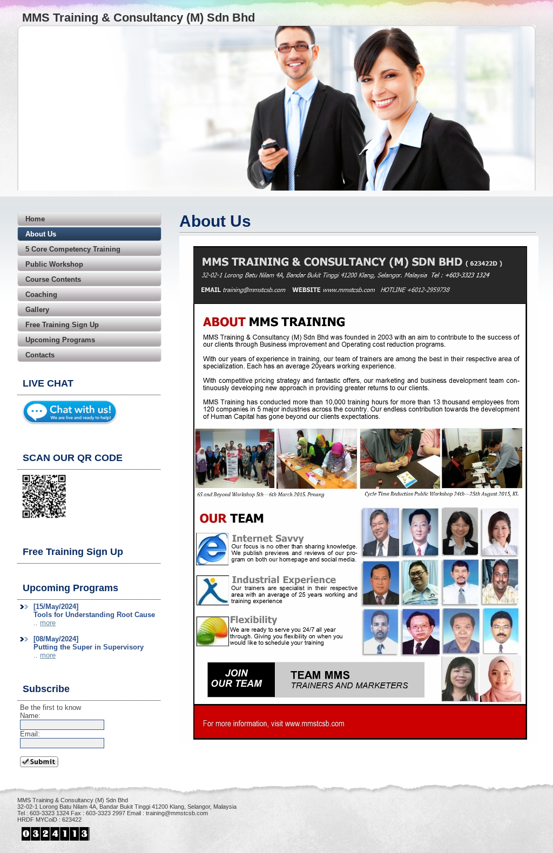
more (48, 623)
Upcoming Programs (60, 340)
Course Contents (53, 279)
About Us (40, 234)
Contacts (40, 355)
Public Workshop (54, 264)
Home (35, 219)
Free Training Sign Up (62, 325)
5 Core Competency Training (72, 249)
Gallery (37, 310)
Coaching (41, 294)
